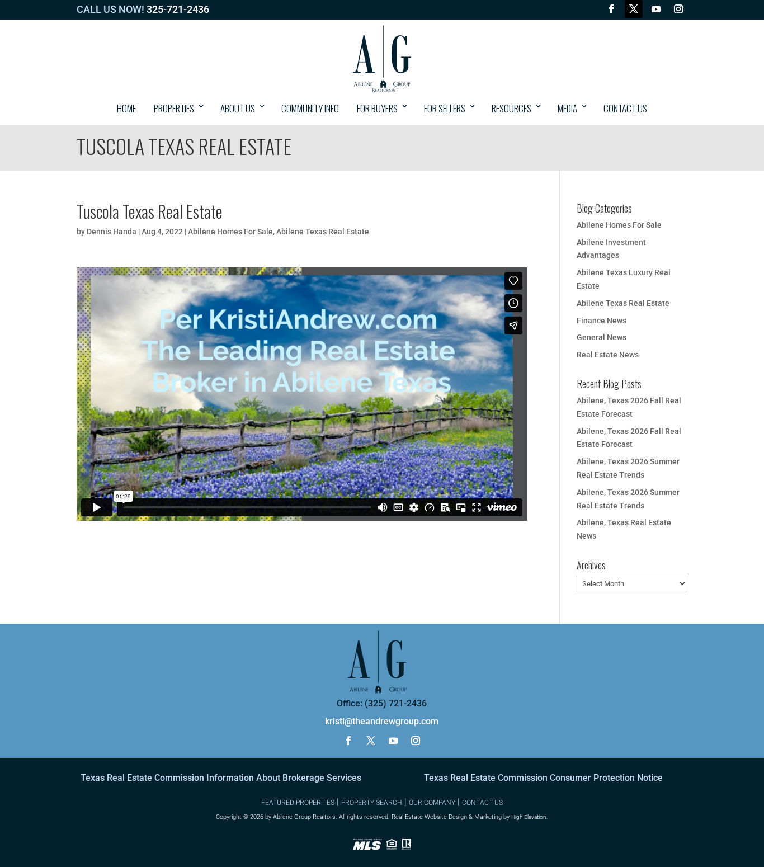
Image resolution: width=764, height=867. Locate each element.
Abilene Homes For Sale (230, 231)
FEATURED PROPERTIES (297, 803)
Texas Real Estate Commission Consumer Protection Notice (543, 777)
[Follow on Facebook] (611, 9)
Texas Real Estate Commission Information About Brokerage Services (221, 777)
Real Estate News (608, 354)
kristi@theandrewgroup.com (381, 721)
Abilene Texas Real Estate (322, 231)
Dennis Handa (111, 231)
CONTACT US (625, 108)
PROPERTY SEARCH (371, 803)
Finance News (601, 320)
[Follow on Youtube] (656, 9)
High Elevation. (529, 817)
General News (601, 337)
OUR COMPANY (432, 803)
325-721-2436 (178, 9)
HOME (126, 108)
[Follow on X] (634, 9)
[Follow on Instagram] (678, 9)
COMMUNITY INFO (310, 108)
